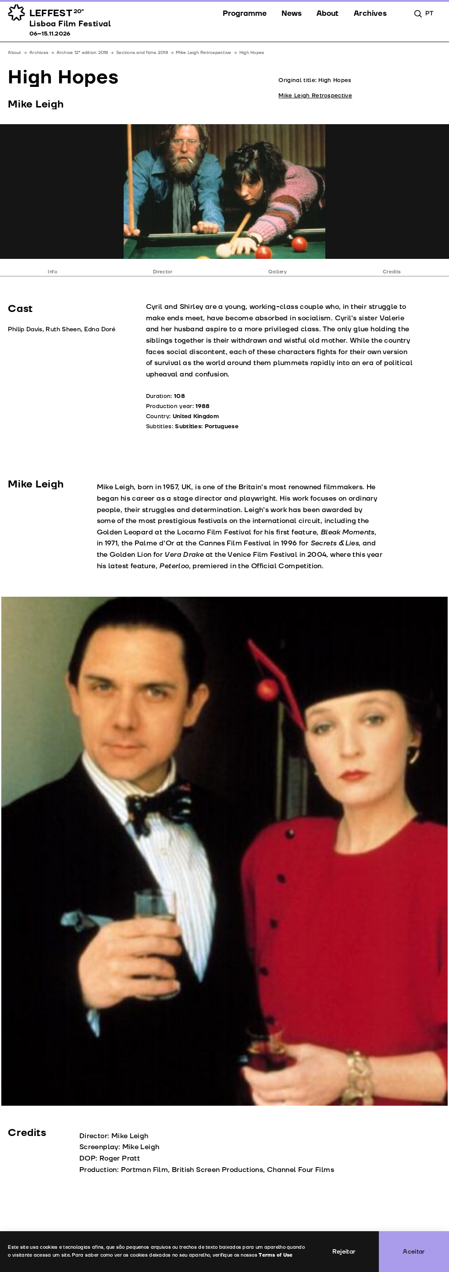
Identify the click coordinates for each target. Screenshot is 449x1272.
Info (52, 272)
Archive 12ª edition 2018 (82, 53)
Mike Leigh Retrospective (203, 53)
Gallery (277, 272)
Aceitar (414, 1251)
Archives (38, 53)
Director (163, 272)
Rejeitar (344, 1251)
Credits (392, 272)
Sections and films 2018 (142, 53)
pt (429, 13)
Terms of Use (275, 1255)
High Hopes (251, 53)
